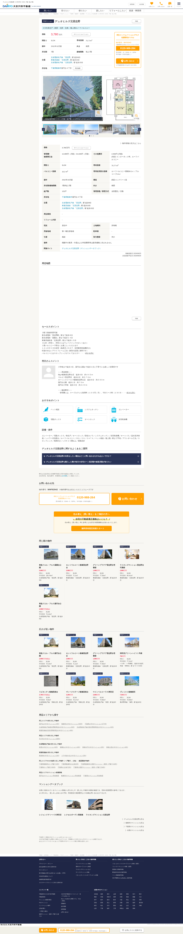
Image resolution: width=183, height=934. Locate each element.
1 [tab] (89, 135)
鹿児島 (141, 902)
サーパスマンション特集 (82, 872)
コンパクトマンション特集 (83, 863)
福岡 (134, 902)
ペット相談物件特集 (118, 875)
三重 (114, 908)
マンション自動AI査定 (45, 899)
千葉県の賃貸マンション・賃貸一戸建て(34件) (89, 767)
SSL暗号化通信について (46, 876)
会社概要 (64, 476)
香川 (134, 894)
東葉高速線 (55, 60)
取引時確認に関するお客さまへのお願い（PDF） (52, 873)
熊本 (140, 894)
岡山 (127, 899)
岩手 (95, 899)
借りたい (83, 10)
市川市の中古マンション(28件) (49, 739)
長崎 (134, 908)
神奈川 (109, 897)
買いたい (48, 10)
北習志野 (65, 60)
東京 (108, 894)
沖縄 (140, 905)
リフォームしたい (117, 10)
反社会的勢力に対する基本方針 (47, 866)
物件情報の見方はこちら (131, 143)
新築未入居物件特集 (118, 869)
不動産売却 (42, 897)
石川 (108, 905)
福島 (101, 894)
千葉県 (53, 68)
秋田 (95, 905)
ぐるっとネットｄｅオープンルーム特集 (87, 875)
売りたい (65, 10)
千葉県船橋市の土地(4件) (70, 764)
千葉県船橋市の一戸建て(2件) (49, 764)
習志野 (67, 57)
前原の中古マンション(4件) (48, 747)
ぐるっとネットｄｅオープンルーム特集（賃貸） (126, 863)
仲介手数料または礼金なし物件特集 (122, 878)
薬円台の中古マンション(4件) (49, 724)
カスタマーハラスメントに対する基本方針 (51, 882)
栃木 (101, 899)
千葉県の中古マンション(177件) (96, 724)
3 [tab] (93, 135)
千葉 (101, 908)
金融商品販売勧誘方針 (45, 879)
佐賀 (134, 905)
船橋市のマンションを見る (135, 823)
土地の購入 (42, 908)
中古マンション (43, 902)
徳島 (127, 908)
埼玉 (101, 905)
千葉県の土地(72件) (64, 767)
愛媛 (134, 897)
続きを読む (89, 353)
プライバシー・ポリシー (46, 863)
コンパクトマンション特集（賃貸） (122, 866)
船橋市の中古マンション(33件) (71, 724)
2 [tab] (91, 135)
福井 (108, 908)
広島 (127, 902)
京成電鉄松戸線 (57, 57)
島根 (127, 897)
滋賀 (121, 894)
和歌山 (122, 908)
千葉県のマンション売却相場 (93, 776)
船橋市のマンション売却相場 (71, 776)
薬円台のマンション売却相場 (49, 776)
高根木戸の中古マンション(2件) (93, 747)
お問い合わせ (64, 912)
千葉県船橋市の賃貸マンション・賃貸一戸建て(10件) (99, 764)
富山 (108, 902)
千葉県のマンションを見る (135, 826)
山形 (95, 908)
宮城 (95, 902)
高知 (134, 899)
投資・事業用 (135, 10)
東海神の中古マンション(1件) (49, 755)
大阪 (121, 899)
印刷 (136, 21)
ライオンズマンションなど (83, 869)
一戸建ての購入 (43, 911)
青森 (95, 897)
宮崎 (140, 899)
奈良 (121, 905)
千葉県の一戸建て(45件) (47, 767)
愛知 (114, 905)
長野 (114, 897)
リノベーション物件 (44, 905)
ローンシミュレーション (81, 34)
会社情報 (141, 4)
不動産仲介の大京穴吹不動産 (47, 894)
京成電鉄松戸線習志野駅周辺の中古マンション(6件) (56, 727)
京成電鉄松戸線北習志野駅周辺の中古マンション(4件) (95, 727)
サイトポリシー (43, 870)
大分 (140, 897)
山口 (127, 905)
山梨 (114, 894)
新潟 (108, 899)
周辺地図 (77, 68)
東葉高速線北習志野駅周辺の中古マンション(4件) (56, 730)
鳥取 (127, 894)
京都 (121, 897)
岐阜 (114, 899)
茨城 (101, 897)
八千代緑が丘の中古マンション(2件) (73, 755)
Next (101, 98)
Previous (43, 98)
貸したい (100, 10)
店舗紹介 (63, 903)
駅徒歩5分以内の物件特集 (119, 872)
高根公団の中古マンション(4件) (117, 747)
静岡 (114, 902)
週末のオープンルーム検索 (83, 866)
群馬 (101, 902)
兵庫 (121, 902)
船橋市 (58, 68)
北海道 (96, 894)
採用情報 (132, 4)
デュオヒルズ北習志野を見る (134, 819)
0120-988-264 (127, 48)
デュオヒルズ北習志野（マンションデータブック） (81, 248)
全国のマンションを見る (135, 830)
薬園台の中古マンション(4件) (70, 747)
